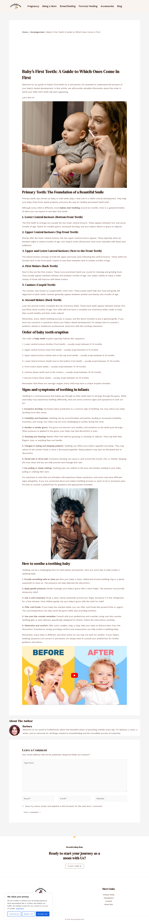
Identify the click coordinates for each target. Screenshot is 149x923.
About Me (108, 904)
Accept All (43, 914)
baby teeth (40, 338)
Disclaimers (109, 898)
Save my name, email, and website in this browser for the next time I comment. (64, 806)
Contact (108, 901)
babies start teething (70, 208)
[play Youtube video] (74, 675)
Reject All (28, 914)
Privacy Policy (108, 895)
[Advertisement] (74, 52)
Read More (20, 908)
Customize (14, 914)
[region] (28, 906)
